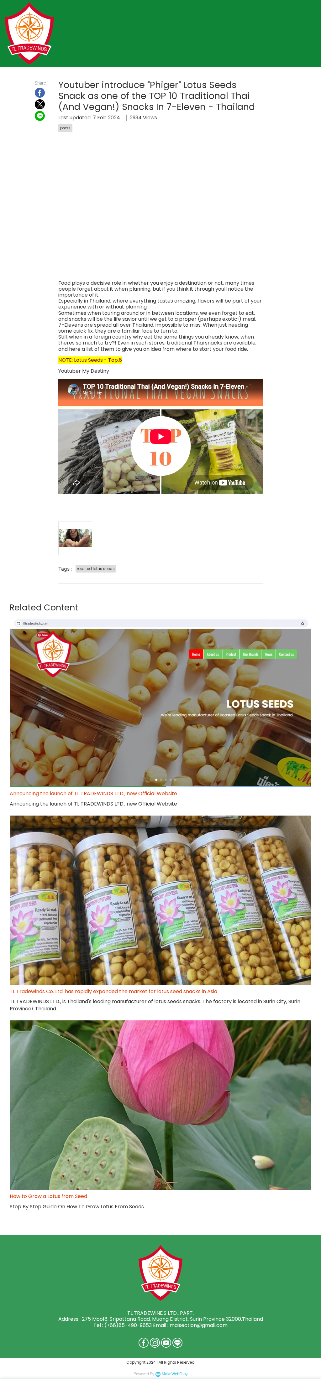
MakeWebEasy (174, 1374)
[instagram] (155, 1343)
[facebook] (144, 1343)
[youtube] (166, 1343)
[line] (177, 1343)
